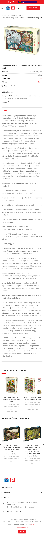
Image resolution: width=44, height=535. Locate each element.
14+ (41, 78)
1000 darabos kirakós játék (31, 18)
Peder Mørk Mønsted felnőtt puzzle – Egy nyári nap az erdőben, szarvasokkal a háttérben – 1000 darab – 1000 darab (32, 449)
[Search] (19, 8)
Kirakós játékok (17, 15)
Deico (40, 82)
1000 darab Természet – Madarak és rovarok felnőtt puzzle (11, 399)
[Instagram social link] (10, 2)
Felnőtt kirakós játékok (10, 18)
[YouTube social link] (13, 2)
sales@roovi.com (14, 511)
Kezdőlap (5, 15)
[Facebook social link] (8, 2)
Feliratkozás (33, 8)
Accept (22, 531)
